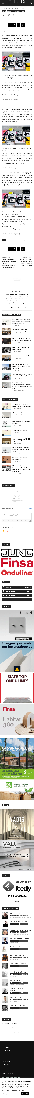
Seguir (29, 591)
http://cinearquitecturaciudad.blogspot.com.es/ (20, 917)
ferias (23, 11)
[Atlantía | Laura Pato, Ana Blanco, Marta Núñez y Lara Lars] (6, 406)
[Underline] (8, 521)
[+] (26, 520)
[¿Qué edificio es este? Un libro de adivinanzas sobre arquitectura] (6, 376)
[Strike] (10, 521)
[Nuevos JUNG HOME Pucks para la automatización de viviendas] (6, 341)
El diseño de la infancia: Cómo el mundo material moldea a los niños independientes (21, 321)
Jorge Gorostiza (15, 913)
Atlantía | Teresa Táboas (19, 430)
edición (15, 240)
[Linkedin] (15, 307)
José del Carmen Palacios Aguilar (18, 989)
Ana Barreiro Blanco (17, 947)
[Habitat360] (17, 719)
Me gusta (28, 587)
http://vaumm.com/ (14, 959)
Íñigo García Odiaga (17, 955)
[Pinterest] (18, 25)
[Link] (22, 521)
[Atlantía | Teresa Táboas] (6, 433)
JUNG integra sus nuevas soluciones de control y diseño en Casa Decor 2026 (22, 331)
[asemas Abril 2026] (17, 656)
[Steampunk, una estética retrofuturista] (6, 459)
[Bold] (4, 521)
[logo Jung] (17, 553)
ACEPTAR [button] (25, 1093)
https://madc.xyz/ (14, 942)
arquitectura (5, 369)
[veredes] (3, 20)
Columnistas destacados (10, 908)
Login (30, 508)
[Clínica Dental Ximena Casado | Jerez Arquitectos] (6, 415)
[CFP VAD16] (17, 824)
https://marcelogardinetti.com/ (17, 984)
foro (19, 240)
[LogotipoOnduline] (17, 572)
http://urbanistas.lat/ (14, 1001)
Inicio (3, 8)
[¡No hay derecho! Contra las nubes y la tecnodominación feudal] (6, 450)
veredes (8, 20)
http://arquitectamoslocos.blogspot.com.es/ (20, 934)
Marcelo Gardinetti (16, 980)
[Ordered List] (13, 521)
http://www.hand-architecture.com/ (18, 1009)
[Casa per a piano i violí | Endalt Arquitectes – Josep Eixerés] (6, 441)
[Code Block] (19, 521)
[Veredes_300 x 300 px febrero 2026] (17, 753)
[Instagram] (12, 307)
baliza (3, 360)
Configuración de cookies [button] (11, 1094)
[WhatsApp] (23, 25)
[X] (14, 25)
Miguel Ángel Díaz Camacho (19, 938)
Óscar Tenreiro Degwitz (18, 963)
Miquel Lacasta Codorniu (18, 922)
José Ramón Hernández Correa (20, 930)
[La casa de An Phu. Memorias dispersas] (6, 424)
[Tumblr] (22, 307)
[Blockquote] (17, 521)
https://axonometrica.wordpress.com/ (18, 925)
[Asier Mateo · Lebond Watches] (6, 358)
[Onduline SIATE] (17, 688)
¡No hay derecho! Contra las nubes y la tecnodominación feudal (20, 449)
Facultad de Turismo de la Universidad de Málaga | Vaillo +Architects (21, 366)
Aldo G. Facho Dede (16, 997)
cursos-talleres (15, 8)
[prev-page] (3, 394)
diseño (9, 240)
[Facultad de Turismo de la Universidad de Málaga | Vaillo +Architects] (6, 367)
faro (3, 352)
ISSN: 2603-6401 (7, 1073)
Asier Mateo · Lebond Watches (21, 356)
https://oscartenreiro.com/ (16, 967)
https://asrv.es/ (13, 976)
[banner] (17, 855)
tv (2, 408)
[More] (27, 25)
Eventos (5, 805)
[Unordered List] (15, 521)
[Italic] (6, 521)
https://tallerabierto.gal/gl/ (15, 951)
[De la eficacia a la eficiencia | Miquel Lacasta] (6, 350)
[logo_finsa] (17, 562)
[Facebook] (10, 25)
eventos (8, 8)
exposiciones (17, 11)
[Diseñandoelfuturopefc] (17, 784)
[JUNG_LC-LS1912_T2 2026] (17, 625)
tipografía (25, 240)
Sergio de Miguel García (18, 1005)
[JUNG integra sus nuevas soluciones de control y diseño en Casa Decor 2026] (6, 331)
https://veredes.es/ (17, 291)
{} (24, 520)
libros (3, 324)
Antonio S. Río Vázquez (18, 972)
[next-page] (6, 394)
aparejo (4, 333)
